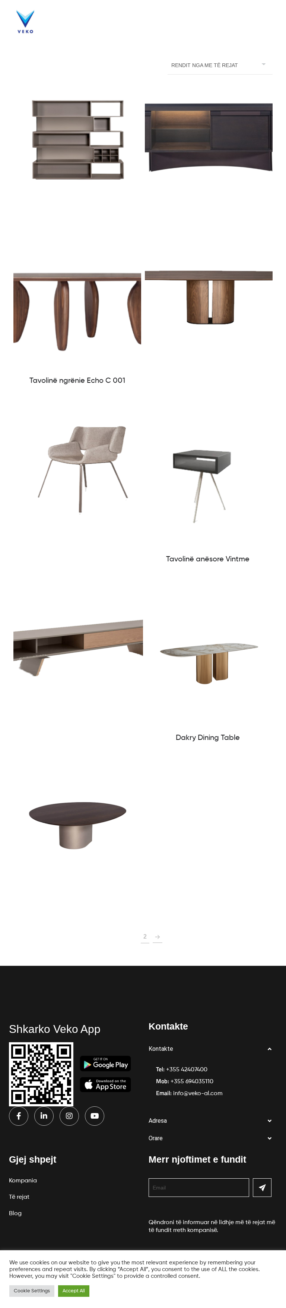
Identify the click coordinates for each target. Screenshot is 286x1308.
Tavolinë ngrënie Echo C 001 (77, 381)
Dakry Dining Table (208, 738)
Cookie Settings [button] (32, 1291)
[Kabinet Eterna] (209, 138)
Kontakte (161, 1048)
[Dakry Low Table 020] (78, 825)
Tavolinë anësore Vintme (208, 559)
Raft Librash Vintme (77, 204)
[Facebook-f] (18, 1116)
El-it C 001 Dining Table (208, 358)
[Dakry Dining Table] (208, 660)
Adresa (158, 1120)
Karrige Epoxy (78, 535)
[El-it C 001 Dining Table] (209, 292)
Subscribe (262, 1187)
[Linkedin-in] (44, 1116)
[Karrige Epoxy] (78, 468)
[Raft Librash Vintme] (77, 138)
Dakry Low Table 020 (78, 891)
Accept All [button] (74, 1291)
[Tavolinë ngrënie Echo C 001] (77, 304)
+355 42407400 (186, 1070)
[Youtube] (94, 1116)
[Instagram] (69, 1116)
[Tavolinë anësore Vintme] (208, 481)
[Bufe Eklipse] (78, 647)
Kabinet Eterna (209, 204)
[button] (213, 1049)
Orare (156, 1138)
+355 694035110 (192, 1082)
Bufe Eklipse (78, 713)
